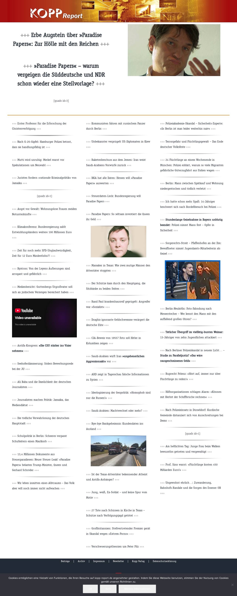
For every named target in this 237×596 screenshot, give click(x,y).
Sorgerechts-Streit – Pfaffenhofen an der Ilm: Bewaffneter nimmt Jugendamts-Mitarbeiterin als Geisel (190, 248)
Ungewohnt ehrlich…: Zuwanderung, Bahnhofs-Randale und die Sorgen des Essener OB (190, 488)
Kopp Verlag (138, 561)
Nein (108, 588)
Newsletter (118, 561)
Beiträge (65, 561)
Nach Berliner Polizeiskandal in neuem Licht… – (192, 355)
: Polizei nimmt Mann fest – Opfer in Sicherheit (191, 225)
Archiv (81, 561)
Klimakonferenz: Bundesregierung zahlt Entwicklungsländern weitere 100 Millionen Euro (42, 232)
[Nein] (232, 585)
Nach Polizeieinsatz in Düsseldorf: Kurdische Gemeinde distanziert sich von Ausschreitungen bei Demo (191, 415)
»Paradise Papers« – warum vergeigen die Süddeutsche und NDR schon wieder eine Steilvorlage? (61, 74)
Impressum (99, 561)
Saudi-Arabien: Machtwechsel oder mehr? (119, 410)
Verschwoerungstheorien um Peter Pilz (117, 546)
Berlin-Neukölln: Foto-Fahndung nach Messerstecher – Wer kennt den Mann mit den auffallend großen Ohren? (188, 314)
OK (90, 588)
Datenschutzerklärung (164, 561)
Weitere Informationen (137, 588)
